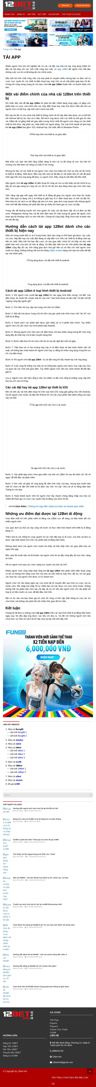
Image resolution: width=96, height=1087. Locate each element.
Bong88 (21, 732)
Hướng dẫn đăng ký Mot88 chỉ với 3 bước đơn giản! (34, 966)
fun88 (18, 762)
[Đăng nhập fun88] (71, 40)
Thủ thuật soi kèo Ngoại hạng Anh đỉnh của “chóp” (34, 854)
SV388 (53, 1032)
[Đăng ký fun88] (48, 672)
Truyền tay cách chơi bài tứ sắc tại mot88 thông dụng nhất (37, 904)
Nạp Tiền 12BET (10, 1046)
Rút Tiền (42, 14)
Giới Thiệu (57, 1077)
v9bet (18, 776)
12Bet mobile (55, 250)
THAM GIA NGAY (82, 5)
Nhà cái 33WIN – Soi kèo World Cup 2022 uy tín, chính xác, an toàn (40, 878)
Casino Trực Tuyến (59, 1029)
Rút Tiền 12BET (10, 1049)
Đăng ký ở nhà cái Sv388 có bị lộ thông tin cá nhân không (37, 819)
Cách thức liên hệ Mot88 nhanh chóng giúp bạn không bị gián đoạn (41, 987)
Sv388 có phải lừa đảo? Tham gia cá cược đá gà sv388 (35, 840)
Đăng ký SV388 (10, 1056)
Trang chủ (9, 14)
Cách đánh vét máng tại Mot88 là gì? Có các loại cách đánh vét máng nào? (44, 925)
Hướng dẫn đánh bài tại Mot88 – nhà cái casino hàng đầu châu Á (40, 954)
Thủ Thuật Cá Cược (71, 14)
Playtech (54, 1026)
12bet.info (22, 1071)
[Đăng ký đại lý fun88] (25, 25)
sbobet (19, 780)
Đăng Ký (21, 14)
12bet (18, 744)
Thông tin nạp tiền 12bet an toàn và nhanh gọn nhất (56, 506)
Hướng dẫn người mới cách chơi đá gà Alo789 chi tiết (35, 808)
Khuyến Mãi (53, 14)
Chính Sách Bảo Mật (72, 1077)
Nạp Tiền (31, 14)
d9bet (20, 750)
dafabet (19, 740)
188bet (21, 768)
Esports (53, 1023)
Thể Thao (54, 1020)
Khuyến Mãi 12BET (12, 1052)
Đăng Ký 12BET (10, 1043)
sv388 (17, 784)
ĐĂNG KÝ (65, 5)
